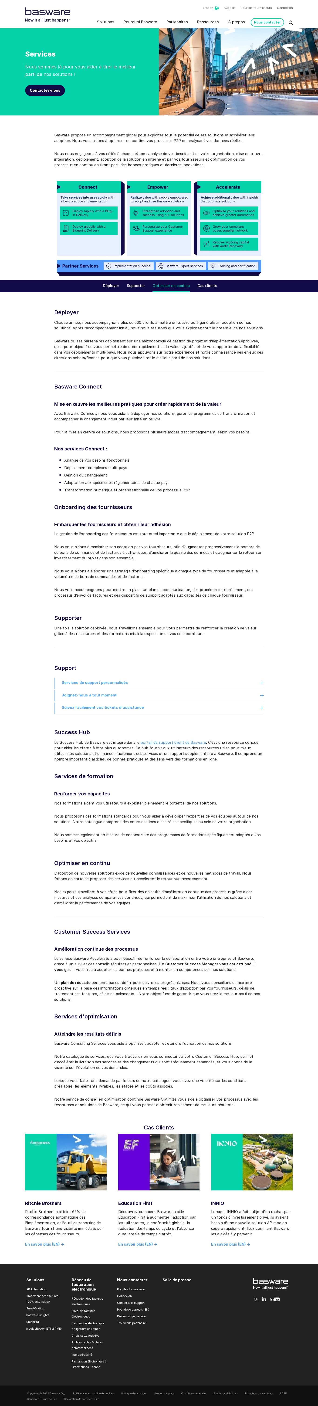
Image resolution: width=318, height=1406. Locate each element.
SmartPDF (33, 1322)
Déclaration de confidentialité (81, 1399)
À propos (236, 22)
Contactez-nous (45, 90)
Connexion (285, 8)
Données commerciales (259, 1393)
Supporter (136, 285)
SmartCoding (35, 1308)
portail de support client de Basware (173, 742)
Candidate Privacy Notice (42, 1399)
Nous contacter (267, 22)
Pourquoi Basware (140, 22)
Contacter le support (131, 1303)
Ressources (208, 22)
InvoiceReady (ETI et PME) (44, 1328)
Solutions (105, 22)
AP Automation (36, 1289)
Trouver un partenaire (131, 1323)
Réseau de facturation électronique (84, 1284)
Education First (135, 1203)
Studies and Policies (225, 1393)
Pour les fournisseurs (256, 8)
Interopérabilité (82, 1354)
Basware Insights (37, 1315)
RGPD (283, 1393)
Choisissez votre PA (85, 1335)
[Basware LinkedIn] (264, 1299)
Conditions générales (193, 1393)
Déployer (111, 285)
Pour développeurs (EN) (133, 1309)
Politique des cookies (133, 1393)
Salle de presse (176, 1280)
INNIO (217, 1203)
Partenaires (177, 22)
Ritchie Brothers (43, 1203)
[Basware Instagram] (255, 1299)
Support (229, 8)
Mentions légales (163, 1393)
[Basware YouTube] (275, 1299)
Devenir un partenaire (131, 1316)
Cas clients (207, 285)
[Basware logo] (270, 1289)
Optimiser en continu (171, 285)
